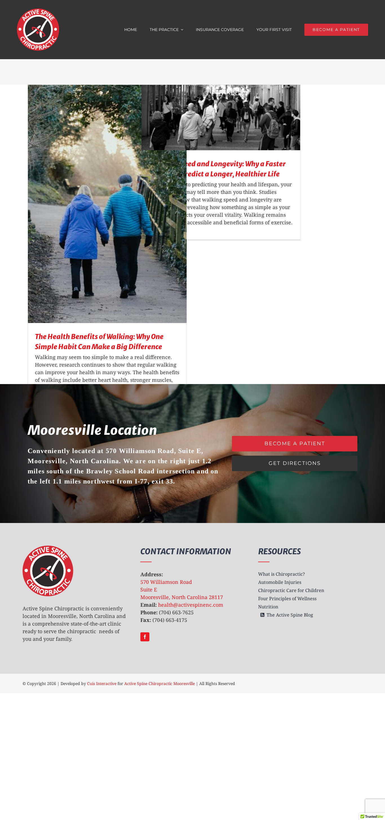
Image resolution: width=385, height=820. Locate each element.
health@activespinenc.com (190, 604)
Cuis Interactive (101, 683)
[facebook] (144, 636)
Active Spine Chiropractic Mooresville (159, 683)
